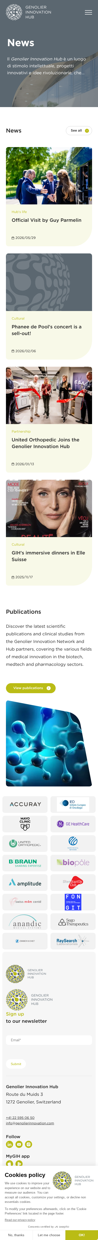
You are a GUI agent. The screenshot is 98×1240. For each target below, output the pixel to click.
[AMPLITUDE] (25, 882)
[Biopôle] (73, 863)
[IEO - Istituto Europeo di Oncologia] (73, 804)
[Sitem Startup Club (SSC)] (73, 882)
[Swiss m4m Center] (25, 902)
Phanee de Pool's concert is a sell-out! (47, 330)
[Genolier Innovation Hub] (28, 12)
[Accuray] (25, 804)
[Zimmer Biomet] (25, 941)
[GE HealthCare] (73, 824)
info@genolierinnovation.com (30, 1123)
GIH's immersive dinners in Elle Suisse (48, 556)
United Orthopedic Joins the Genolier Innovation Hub (45, 443)
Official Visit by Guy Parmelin (46, 220)
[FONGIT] (73, 902)
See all (76, 131)
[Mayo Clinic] (25, 824)
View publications (28, 688)
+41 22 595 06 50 (20, 1118)
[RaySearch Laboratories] (73, 941)
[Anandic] (25, 921)
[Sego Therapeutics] (73, 921)
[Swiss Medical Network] (73, 843)
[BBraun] (25, 863)
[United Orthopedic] (25, 843)
